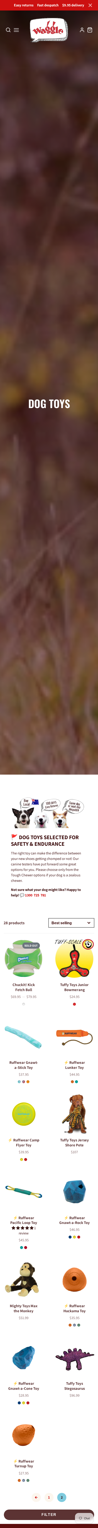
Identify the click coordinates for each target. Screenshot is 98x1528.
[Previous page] (36, 1497)
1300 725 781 (35, 895)
